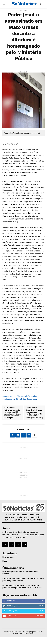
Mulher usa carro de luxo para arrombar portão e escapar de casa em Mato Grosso (22, 586)
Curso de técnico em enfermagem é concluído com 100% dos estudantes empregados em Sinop (34, 414)
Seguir (40, 606)
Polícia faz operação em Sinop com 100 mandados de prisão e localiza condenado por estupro (12, 414)
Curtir (40, 601)
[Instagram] (11, 544)
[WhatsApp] (29, 435)
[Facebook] (12, 435)
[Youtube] (24, 544)
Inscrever (39, 616)
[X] (17, 435)
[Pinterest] (23, 435)
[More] (34, 435)
